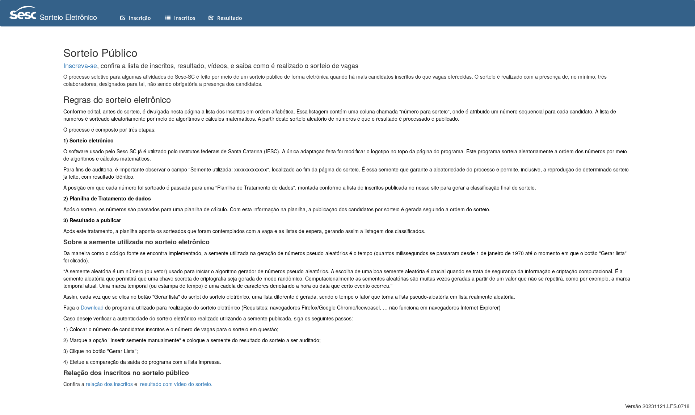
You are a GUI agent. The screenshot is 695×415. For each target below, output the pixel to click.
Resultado (229, 17)
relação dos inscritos (109, 383)
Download (92, 307)
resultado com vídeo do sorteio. (176, 383)
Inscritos (184, 17)
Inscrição (140, 17)
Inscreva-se (80, 65)
